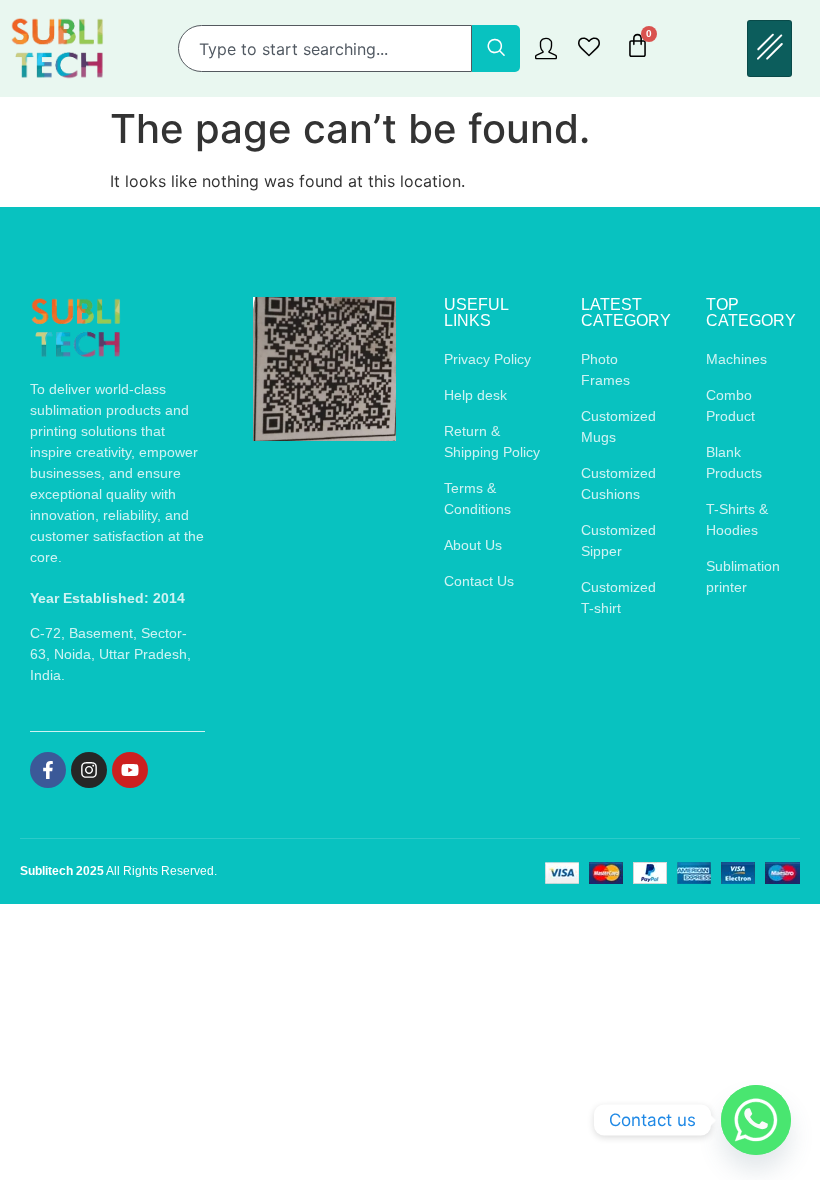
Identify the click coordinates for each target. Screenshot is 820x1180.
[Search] (496, 48)
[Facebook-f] (48, 770)
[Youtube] (130, 770)
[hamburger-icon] (769, 48)
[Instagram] (89, 770)
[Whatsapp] (756, 1120)
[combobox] (325, 48)
